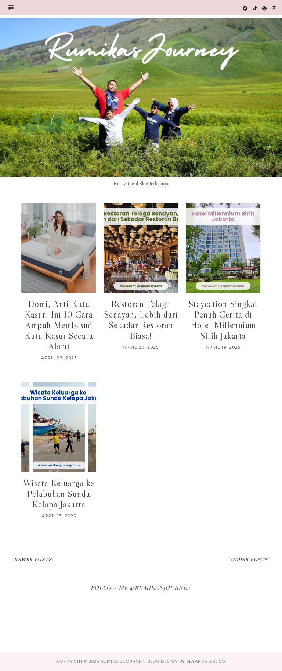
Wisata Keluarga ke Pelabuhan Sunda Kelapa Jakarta (58, 494)
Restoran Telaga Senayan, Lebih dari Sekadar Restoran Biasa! (141, 319)
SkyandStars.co (206, 661)
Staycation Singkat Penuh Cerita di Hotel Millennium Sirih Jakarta (223, 319)
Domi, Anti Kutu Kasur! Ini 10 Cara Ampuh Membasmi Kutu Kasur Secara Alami (59, 325)
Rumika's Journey (123, 661)
